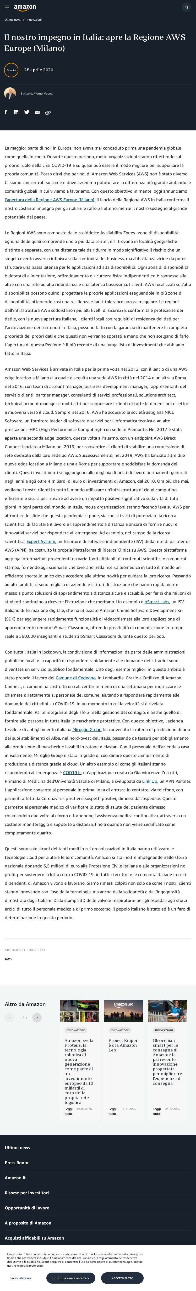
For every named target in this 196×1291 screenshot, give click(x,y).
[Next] (37, 1018)
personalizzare (20, 1278)
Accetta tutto (122, 1278)
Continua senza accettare (70, 1278)
